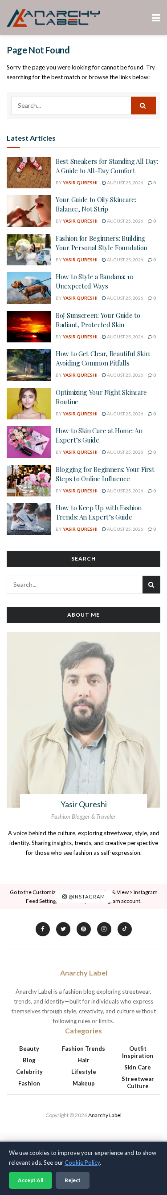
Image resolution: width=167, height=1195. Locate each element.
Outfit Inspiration (137, 1052)
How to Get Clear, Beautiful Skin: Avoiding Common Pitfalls (103, 358)
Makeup (84, 1083)
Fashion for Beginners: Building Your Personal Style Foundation (101, 243)
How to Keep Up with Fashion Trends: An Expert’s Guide (99, 512)
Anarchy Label (105, 1115)
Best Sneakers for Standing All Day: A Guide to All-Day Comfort (107, 166)
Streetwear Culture (138, 1082)
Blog (29, 1060)
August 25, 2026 (124, 182)
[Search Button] (143, 105)
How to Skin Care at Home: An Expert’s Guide (99, 435)
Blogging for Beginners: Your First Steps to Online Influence (105, 474)
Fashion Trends (83, 1048)
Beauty (29, 1048)
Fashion (29, 1083)
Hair (83, 1060)
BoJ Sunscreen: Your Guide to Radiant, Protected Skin (98, 320)
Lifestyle (83, 1071)
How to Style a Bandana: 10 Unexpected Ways (94, 281)
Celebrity (29, 1071)
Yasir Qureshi (80, 182)
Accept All (30, 1180)
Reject (73, 1180)
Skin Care (137, 1067)
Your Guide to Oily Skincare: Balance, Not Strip (96, 204)
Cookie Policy (82, 1162)
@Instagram (86, 896)
